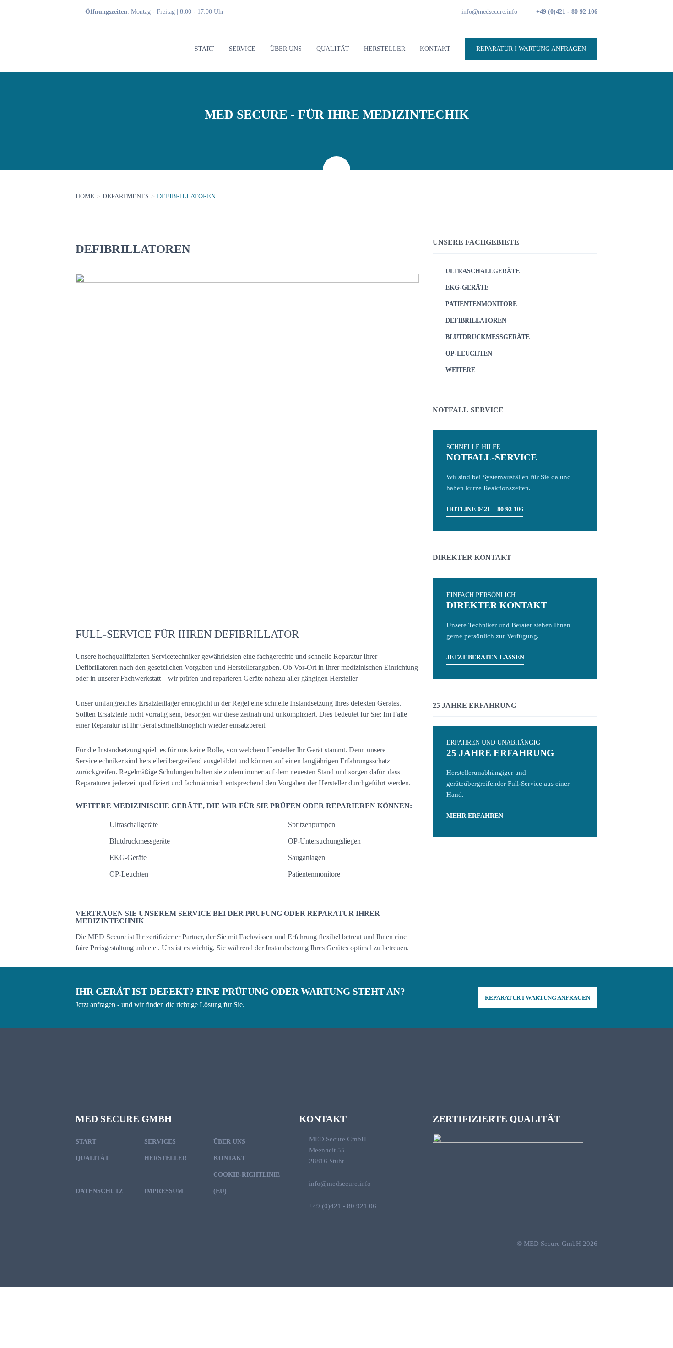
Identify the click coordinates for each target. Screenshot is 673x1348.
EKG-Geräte (466, 287)
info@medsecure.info (489, 11)
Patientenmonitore (481, 304)
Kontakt (435, 48)
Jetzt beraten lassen (485, 657)
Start (204, 48)
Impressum (163, 1191)
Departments (126, 196)
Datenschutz (99, 1191)
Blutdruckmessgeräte (487, 337)
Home (85, 196)
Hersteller (384, 48)
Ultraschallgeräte (482, 271)
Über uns (286, 48)
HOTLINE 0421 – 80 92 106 (484, 509)
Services (160, 1141)
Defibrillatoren (475, 320)
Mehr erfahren (474, 815)
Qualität (332, 48)
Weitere (460, 370)
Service (242, 48)
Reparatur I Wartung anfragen (531, 48)
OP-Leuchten (468, 353)
